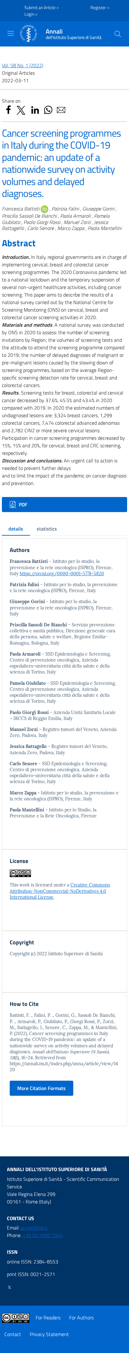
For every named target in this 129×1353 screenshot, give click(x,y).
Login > (31, 14)
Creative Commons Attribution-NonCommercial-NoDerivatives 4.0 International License (60, 891)
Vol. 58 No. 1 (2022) (22, 65)
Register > (100, 7)
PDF (22, 504)
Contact (12, 1334)
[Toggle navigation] (10, 33)
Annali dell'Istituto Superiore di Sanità (57, 1169)
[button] (117, 34)
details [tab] (15, 528)
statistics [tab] (47, 528)
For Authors (81, 1317)
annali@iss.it (34, 1227)
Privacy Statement (49, 1334)
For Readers (48, 1317)
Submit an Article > (41, 7)
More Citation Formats (41, 1088)
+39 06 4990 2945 (43, 1235)
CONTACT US (20, 1218)
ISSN (12, 1252)
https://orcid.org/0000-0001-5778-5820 (62, 573)
